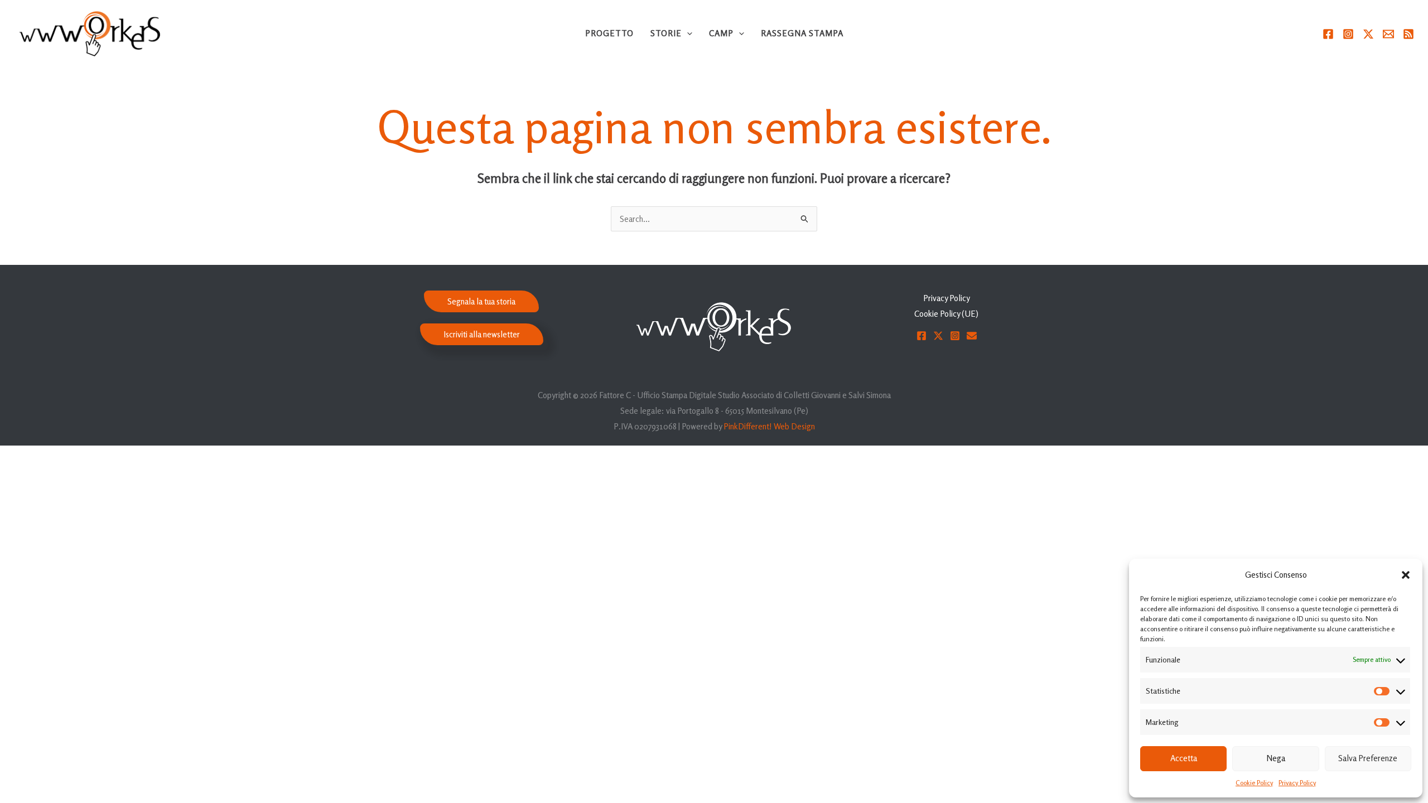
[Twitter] (1368, 34)
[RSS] (1408, 34)
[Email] (1388, 34)
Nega (1275, 758)
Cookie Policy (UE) (946, 313)
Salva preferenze (1367, 758)
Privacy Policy (1297, 782)
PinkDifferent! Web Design (769, 426)
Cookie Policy (1254, 782)
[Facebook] (1328, 34)
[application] (687, 33)
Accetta (1183, 758)
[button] (1405, 575)
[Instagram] (1348, 34)
